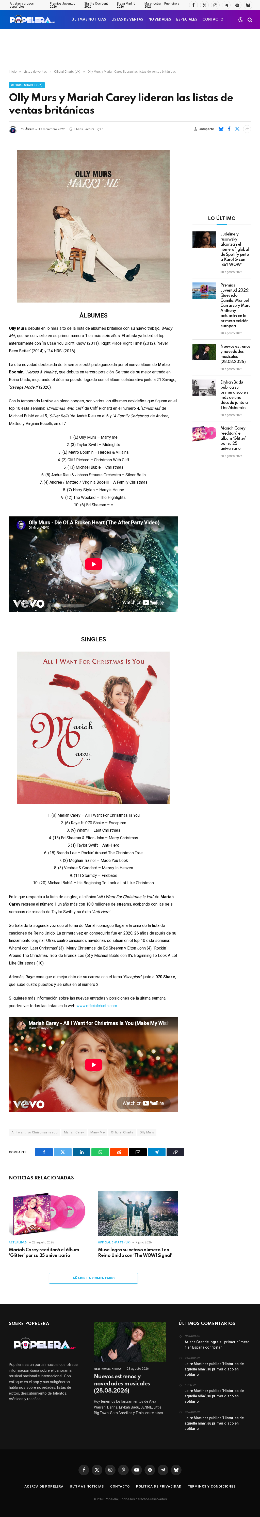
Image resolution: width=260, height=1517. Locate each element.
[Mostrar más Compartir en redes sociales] (247, 129)
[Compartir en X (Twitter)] (237, 129)
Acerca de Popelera (43, 1486)
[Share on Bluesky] (221, 129)
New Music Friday (108, 1368)
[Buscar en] (249, 19)
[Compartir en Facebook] (229, 129)
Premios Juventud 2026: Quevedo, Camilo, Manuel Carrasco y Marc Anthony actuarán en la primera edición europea (235, 305)
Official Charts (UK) (27, 85)
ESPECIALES (186, 19)
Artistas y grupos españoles (22, 5)
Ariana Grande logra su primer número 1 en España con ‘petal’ (217, 1344)
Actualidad (18, 1242)
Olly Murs (147, 1132)
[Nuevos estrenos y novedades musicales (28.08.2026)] (204, 352)
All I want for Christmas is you (34, 1132)
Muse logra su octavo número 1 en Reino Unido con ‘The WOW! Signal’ (135, 1253)
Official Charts (122, 1132)
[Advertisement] (130, 49)
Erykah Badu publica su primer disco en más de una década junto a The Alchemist (234, 395)
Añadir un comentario (94, 1278)
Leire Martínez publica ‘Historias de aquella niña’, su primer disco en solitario (214, 1369)
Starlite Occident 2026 (96, 5)
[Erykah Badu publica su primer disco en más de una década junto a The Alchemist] (204, 388)
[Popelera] (33, 19)
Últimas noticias (87, 1486)
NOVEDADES (160, 19)
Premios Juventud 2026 (62, 5)
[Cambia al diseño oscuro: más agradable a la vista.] (240, 19)
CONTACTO (212, 19)
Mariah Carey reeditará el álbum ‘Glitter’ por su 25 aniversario (44, 1253)
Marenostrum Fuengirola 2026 (161, 5)
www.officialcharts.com (96, 1005)
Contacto (120, 1486)
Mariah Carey (74, 1132)
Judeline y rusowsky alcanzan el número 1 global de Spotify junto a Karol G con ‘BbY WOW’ (234, 249)
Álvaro (29, 129)
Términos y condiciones (212, 1486)
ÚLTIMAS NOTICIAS (89, 19)
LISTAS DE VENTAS (127, 19)
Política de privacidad (159, 1486)
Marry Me (97, 1132)
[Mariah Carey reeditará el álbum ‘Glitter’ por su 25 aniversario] (49, 1213)
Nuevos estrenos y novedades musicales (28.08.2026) (235, 354)
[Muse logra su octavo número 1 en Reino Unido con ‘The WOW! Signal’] (138, 1213)
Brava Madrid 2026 (126, 5)
